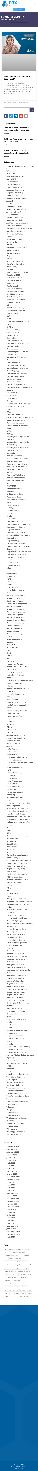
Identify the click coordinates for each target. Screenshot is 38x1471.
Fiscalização (11, 582)
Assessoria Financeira (15, 209)
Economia (10, 511)
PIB (8, 888)
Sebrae (9, 1028)
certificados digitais (14, 300)
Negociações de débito (16, 836)
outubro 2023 (12, 1149)
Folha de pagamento (10, 1262)
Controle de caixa (13, 379)
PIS (7, 891)
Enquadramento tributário (17, 552)
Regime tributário (14, 986)
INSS (8, 697)
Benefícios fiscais (13, 261)
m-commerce (12, 787)
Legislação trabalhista (15, 757)
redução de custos (23, 1284)
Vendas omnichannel (15, 1124)
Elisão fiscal (11, 519)
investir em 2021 (13, 716)
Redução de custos (14, 965)
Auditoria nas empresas (16, 223)
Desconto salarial (13, 461)
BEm (8, 259)
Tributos (10, 1107)
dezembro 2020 (13, 1232)
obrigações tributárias (24, 1271)
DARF (8, 428)
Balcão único (11, 250)
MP (7, 828)
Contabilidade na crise (15, 368)
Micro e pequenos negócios (18, 803)
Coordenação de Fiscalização (18, 387)
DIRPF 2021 (11, 486)
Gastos (9, 593)
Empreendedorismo (15, 527)
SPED (8, 1066)
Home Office (11, 645)
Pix (7, 896)
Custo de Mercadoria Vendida (19, 417)
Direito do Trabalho (14, 475)
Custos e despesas (14, 423)
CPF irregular (12, 398)
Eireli (8, 516)
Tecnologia (11, 1080)
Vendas (9, 1121)
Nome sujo (11, 841)
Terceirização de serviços (17, 1088)
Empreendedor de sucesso (17, 524)
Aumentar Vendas (14, 226)
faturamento (26, 1255)
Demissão (10, 453)
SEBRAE (7, 1293)
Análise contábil (13, 196)
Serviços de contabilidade (17, 1047)
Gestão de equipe (13, 606)
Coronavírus (11, 393)
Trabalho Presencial (14, 1091)
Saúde (9, 1022)
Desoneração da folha (15, 464)
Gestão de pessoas (14, 617)
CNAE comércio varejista (16, 322)
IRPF (8, 727)
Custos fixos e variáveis (16, 426)
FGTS (8, 579)
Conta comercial (13, 360)
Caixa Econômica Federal (17, 272)
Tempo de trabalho (14, 1082)
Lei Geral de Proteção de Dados (19, 763)
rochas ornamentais (25, 1290)
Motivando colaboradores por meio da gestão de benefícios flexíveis (19, 822)
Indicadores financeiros (16, 675)
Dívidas (9, 491)
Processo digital (13, 921)
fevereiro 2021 (12, 1226)
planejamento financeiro (26, 1274)
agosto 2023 (11, 1155)
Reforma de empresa (15, 976)
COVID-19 (10, 396)
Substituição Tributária (16, 1074)
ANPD (9, 204)
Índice (9, 678)
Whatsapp (10, 1129)
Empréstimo (11, 541)
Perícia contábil (13, 882)
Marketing (10, 795)
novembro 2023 (13, 1147)
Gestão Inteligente (14, 628)
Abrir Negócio (12, 185)
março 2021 (11, 1223)
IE (7, 659)
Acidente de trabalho (15, 190)
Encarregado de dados (16, 543)
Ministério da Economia (16, 808)
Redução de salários (14, 967)
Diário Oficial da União (15, 467)
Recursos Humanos (14, 959)
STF (8, 1071)
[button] (34, 3)
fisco (11, 1258)
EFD (8, 513)
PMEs (8, 907)
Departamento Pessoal (16, 459)
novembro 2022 (13, 1179)
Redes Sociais (12, 962)
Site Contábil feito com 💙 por (19, 1466)
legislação (25, 1268)
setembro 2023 (12, 1152)
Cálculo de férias (13, 278)
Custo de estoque (13, 415)
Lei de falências (12, 760)
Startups (10, 1069)
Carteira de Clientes (14, 291)
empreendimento (9, 1255)
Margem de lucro (13, 792)
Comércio (10, 338)
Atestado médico (13, 217)
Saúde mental (12, 1025)
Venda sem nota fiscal (15, 1118)
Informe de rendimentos (16, 689)
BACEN (9, 245)
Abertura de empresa (15, 176)
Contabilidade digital (15, 365)
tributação (7, 1296)
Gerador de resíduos (15, 595)
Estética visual (12, 565)
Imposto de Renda (14, 664)
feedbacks (10, 574)
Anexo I (9, 201)
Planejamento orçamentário (18, 902)
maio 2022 (10, 1185)
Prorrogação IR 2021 (15, 934)
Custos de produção (15, 420)
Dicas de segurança (14, 470)
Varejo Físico (11, 1113)
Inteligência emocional (16, 705)
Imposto (10, 661)
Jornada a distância (14, 735)
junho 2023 (11, 1160)
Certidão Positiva (13, 294)
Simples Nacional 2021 (15, 1052)
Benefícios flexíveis (14, 264)
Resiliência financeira (15, 1000)
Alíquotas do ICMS (14, 193)
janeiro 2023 (11, 1174)
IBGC (8, 650)
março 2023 (11, 1168)
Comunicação (12, 349)
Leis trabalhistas (13, 767)
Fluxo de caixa (12, 587)
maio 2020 (10, 1237)
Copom (9, 390)
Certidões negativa (14, 297)
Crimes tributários (14, 406)
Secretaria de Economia (16, 1030)
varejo (26, 1296)
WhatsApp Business (14, 1132)
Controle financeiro (14, 385)
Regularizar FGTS (13, 997)
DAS (8, 431)
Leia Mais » (7, 97)
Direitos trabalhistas (15, 478)
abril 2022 (10, 1188)
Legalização (11, 752)
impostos (18, 1268)
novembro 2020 (13, 1234)
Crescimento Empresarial (17, 404)
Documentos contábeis (16, 500)
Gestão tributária (13, 634)
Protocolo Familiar (14, 937)
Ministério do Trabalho (16, 811)
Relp (17, 1290)
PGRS (8, 885)
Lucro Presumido (13, 781)
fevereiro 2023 (12, 1171)
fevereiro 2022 (12, 1193)
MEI (8, 800)
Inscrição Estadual (14, 694)
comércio (11, 1249)
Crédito (9, 401)
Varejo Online (12, 1115)
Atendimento (12, 215)
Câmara (9, 283)
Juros (8, 746)
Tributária (10, 1104)
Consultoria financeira (15, 357)
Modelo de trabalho (14, 814)
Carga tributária (13, 289)
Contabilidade (12, 363)
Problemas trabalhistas (16, 918)
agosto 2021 (11, 1210)
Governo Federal (13, 639)
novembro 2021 (12, 1201)
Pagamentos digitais (15, 869)
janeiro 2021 (11, 1229)
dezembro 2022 (13, 1177)
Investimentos (12, 713)
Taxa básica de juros (15, 1077)
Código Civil (11, 335)
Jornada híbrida (13, 741)
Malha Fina (11, 789)
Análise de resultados (15, 198)
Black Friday (11, 267)
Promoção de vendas (15, 929)
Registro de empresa (15, 992)
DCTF (8, 434)
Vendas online (12, 1126)
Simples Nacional (13, 1050)
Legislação (10, 754)
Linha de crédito (13, 778)
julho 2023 (10, 1158)
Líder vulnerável (13, 773)
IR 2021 (9, 722)
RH (7, 1017)
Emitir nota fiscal (13, 522)
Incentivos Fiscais (13, 672)
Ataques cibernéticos (15, 212)
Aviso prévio (11, 242)
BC (7, 256)
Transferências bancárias (16, 1096)
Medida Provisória (14, 797)
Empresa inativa (13, 530)
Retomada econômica (15, 1011)
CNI (8, 324)
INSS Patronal (12, 700)
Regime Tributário (9, 1290)
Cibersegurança (13, 302)
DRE (8, 502)
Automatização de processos (18, 228)
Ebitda (9, 508)
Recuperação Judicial (15, 954)
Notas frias (11, 847)
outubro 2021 (12, 1204)
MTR (8, 830)
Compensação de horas (16, 343)
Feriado (9, 576)
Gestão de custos (13, 601)
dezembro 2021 (12, 1199)
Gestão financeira (13, 623)
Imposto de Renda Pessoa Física (20, 166)
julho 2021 (10, 1212)
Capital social (12, 286)
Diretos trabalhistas (14, 480)
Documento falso (13, 497)
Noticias (9, 852)
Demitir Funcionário (15, 456)
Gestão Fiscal (12, 626)
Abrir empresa (12, 182)
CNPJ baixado (12, 330)
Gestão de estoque (14, 609)
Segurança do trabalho (16, 1036)
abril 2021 (10, 1221)
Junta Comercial (13, 743)
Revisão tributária (14, 1014)
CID (8, 305)
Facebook (10, 571)
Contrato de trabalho (15, 376)
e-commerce (11, 505)
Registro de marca (14, 995)
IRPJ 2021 (10, 733)
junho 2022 (11, 1182)
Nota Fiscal (11, 844)
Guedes (9, 642)
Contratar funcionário (15, 374)
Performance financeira (16, 880)
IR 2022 (9, 724)
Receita (9, 948)
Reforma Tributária (14, 981)
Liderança (10, 776)
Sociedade (10, 1061)
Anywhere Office (13, 207)
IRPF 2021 (10, 730)
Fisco (8, 585)
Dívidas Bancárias (13, 494)
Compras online (13, 346)
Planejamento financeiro (16, 899)
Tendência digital (13, 1085)
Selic (8, 1041)
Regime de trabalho (14, 984)
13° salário (10, 171)
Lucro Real (10, 784)
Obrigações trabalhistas (16, 855)
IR (7, 719)
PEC (13, 1274)
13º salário (10, 174)
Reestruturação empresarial (18, 970)
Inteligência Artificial (15, 702)
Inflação (9, 686)
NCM (8, 833)
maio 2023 (10, 1163)
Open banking (12, 858)
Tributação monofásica (16, 1102)
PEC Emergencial (13, 877)
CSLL (8, 412)
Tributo (14, 1296)
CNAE (8, 319)
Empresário (11, 538)
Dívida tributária (13, 489)
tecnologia (29, 1293)
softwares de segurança (16, 1063)
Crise (8, 409)
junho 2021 (10, 1215)
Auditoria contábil (14, 220)
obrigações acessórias (10, 1271)
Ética (8, 568)
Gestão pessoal (12, 631)
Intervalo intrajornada (15, 711)
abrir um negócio (13, 187)
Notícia (9, 850)
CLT (8, 316)
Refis (8, 973)
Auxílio (9, 237)
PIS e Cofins (11, 893)
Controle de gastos (14, 382)
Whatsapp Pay (12, 1134)
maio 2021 (10, 1218)
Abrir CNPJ (11, 179)
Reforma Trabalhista (15, 978)
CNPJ (8, 327)
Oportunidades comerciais (17, 861)
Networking (11, 839)
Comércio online (13, 341)
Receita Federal (13, 951)
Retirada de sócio (13, 1008)
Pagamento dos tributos (16, 866)
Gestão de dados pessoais (17, 604)
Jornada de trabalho (15, 738)
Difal (8, 472)
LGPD (8, 770)
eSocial (9, 560)
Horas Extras (11, 648)
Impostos (10, 670)
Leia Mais (6, 133)
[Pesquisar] (32, 110)
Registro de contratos (15, 989)
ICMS (8, 656)
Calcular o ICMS (13, 275)
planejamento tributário (11, 1277)
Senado (9, 1044)
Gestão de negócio (14, 612)
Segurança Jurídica (14, 1039)
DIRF (8, 483)
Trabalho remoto (13, 1093)
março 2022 (11, 1190)
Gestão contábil (13, 598)
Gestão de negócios (14, 615)
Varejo (9, 1110)
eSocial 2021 (11, 563)
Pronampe (10, 932)
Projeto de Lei (22, 1277)
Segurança (10, 1033)
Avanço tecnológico (14, 239)
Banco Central (12, 253)
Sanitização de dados (15, 1019)
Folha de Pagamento (15, 590)
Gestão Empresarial (14, 620)
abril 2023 (10, 1166)
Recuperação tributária (16, 956)
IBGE (8, 653)
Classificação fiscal (14, 308)
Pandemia (10, 871)
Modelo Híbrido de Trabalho (18, 817)
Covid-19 (27, 1249)
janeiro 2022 (11, 1196)
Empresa (18, 1255)
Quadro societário (14, 945)
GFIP (8, 637)
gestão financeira (21, 1265)
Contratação (11, 371)
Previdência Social (14, 915)
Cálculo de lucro (13, 280)
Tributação (11, 1099)
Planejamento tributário (16, 904)
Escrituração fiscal (14, 557)
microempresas (13, 806)
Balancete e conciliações (16, 248)
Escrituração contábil (15, 554)
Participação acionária (15, 874)
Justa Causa (11, 749)
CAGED (9, 269)
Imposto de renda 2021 (16, 667)
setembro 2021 (12, 1207)
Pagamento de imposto (16, 863)
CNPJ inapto (11, 332)
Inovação (10, 691)
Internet (9, 708)
